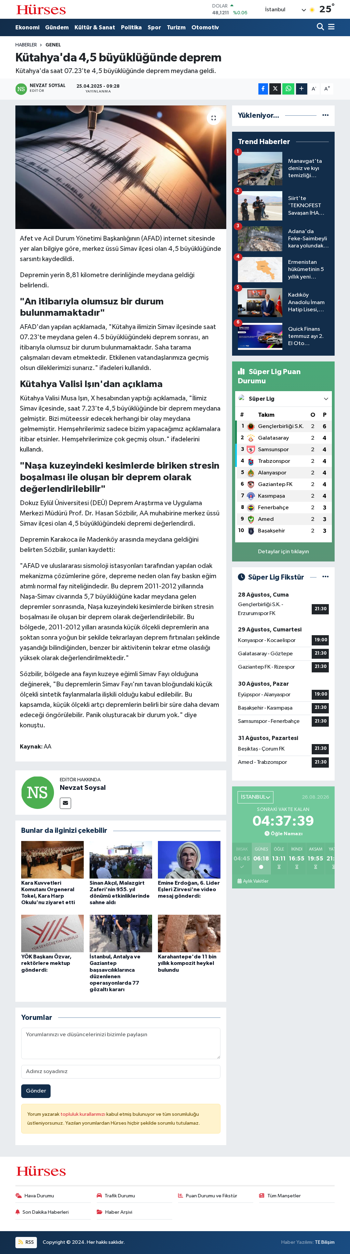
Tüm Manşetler (284, 1195)
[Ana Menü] (330, 27)
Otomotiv (205, 27)
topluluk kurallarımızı (83, 1114)
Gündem (57, 27)
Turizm (176, 27)
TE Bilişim (325, 1242)
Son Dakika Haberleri (46, 1212)
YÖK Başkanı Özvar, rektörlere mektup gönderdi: (46, 963)
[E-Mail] (65, 803)
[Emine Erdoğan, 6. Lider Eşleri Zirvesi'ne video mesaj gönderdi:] (189, 860)
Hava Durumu (39, 1195)
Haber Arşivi (118, 1212)
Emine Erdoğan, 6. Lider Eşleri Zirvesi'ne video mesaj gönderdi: (189, 889)
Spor (154, 27)
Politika (131, 27)
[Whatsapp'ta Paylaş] (288, 89)
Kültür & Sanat (95, 27)
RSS (29, 1242)
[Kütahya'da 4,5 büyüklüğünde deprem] (120, 167)
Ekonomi (27, 27)
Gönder (36, 1091)
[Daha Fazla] (301, 89)
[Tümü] (325, 115)
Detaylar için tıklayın (283, 552)
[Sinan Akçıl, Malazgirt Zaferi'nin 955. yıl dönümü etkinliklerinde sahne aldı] (121, 860)
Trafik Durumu (120, 1195)
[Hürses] (41, 9)
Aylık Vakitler (255, 881)
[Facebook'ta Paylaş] (263, 89)
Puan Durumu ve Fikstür (211, 1195)
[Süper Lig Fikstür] (325, 577)
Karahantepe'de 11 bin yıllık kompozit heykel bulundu (187, 963)
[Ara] (321, 27)
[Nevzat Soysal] (37, 792)
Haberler (26, 45)
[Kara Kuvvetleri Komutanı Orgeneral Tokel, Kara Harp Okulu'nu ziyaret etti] (52, 860)
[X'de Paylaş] (275, 89)
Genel (53, 45)
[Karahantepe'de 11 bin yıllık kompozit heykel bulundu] (189, 933)
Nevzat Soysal (83, 787)
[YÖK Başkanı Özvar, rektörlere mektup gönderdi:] (52, 933)
